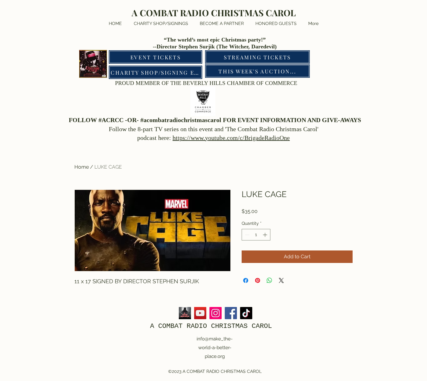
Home (81, 167)
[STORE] (185, 313)
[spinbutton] (256, 234)
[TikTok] (246, 313)
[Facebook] (231, 313)
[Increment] (265, 234)
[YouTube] (200, 313)
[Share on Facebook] (245, 280)
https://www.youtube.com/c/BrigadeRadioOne (231, 137)
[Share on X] (281, 280)
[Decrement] (246, 234)
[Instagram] (215, 313)
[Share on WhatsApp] (269, 280)
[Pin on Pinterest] (257, 280)
